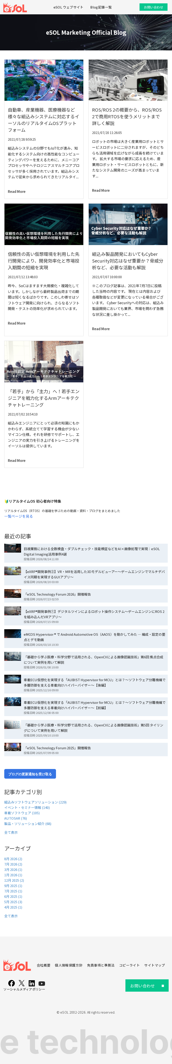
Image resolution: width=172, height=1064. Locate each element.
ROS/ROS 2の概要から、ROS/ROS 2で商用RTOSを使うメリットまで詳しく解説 (127, 116)
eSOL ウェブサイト (69, 7)
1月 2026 (13, 874)
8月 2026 (13, 858)
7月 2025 (13, 891)
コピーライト (129, 965)
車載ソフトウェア (22, 812)
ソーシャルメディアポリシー (24, 989)
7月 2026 (13, 864)
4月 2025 (13, 907)
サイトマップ (154, 965)
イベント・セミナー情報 (27, 807)
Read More (17, 191)
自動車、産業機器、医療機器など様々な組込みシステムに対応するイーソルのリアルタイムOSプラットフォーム (43, 119)
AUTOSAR (15, 818)
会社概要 (43, 965)
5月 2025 (13, 901)
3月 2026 (13, 869)
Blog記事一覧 (101, 7)
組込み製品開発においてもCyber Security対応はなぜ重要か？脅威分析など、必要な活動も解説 (127, 261)
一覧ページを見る (18, 516)
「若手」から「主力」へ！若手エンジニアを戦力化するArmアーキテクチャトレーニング (44, 398)
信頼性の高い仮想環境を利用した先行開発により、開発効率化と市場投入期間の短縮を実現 (44, 261)
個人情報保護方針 (68, 965)
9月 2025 (13, 885)
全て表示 (11, 832)
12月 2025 (14, 880)
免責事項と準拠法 (101, 965)
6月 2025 (13, 896)
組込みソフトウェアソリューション (35, 802)
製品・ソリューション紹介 (27, 823)
